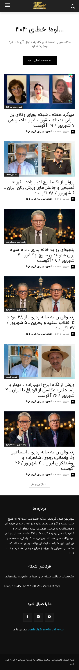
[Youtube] (49, 617)
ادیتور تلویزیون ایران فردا (39, 131)
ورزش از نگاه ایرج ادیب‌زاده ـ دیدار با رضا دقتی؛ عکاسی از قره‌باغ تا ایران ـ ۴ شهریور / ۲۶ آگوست (40, 390)
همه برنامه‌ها (11, 174)
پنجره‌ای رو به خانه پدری (16, 242)
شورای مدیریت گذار (14, 107)
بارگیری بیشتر (37, 484)
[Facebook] (27, 617)
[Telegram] (38, 617)
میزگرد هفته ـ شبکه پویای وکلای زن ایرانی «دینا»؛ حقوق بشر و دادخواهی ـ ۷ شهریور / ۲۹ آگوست (40, 120)
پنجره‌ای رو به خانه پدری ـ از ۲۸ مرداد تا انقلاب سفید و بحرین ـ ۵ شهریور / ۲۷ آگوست (41, 323)
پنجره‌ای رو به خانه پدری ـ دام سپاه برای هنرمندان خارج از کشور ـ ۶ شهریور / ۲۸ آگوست (42, 255)
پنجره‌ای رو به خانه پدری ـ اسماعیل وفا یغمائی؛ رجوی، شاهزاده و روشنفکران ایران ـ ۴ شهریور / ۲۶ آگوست (43, 460)
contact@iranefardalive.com (47, 629)
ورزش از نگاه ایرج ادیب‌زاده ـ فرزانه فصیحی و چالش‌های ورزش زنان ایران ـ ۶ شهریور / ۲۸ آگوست (39, 188)
